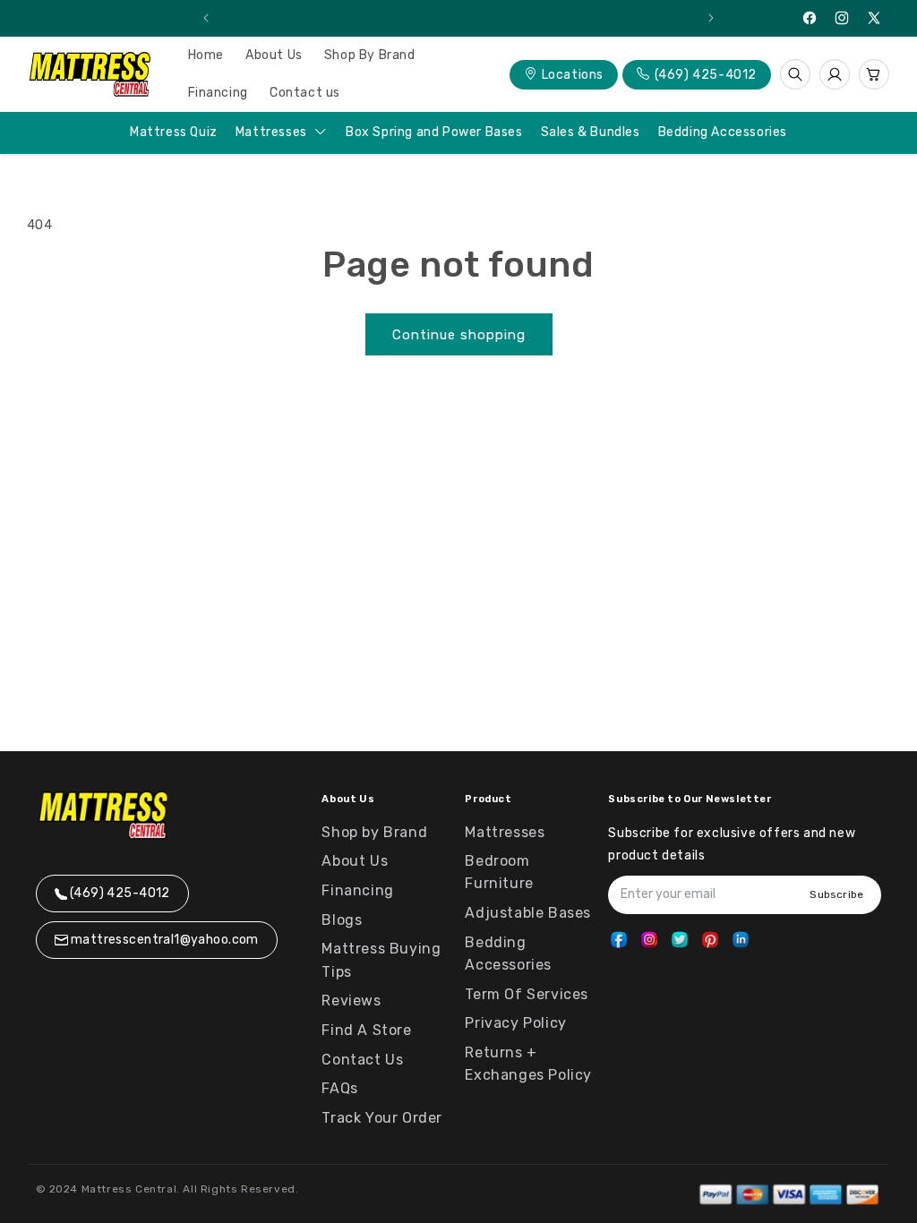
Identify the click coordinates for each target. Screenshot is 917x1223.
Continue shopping (459, 335)
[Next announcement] (711, 18)
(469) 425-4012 (706, 74)
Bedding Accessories (722, 132)
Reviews (351, 1000)
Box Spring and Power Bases (434, 132)
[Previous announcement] (206, 18)
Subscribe (836, 894)
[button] (795, 74)
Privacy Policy (515, 1022)
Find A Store (366, 1030)
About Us (354, 860)
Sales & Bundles (590, 132)
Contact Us (362, 1059)
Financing (357, 890)
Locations (573, 74)
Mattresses (273, 133)
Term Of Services (526, 994)
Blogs (341, 919)
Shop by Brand (374, 832)
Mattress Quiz (174, 132)
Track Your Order (381, 1117)
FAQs (339, 1088)
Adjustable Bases (528, 912)
